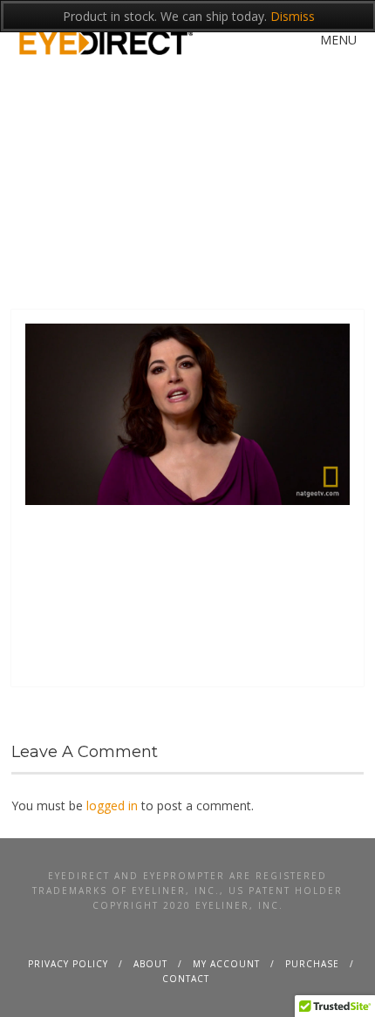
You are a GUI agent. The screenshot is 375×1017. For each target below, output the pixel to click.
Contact (185, 979)
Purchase (312, 964)
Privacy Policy (68, 964)
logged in (112, 805)
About (150, 964)
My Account (226, 964)
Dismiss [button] (292, 16)
